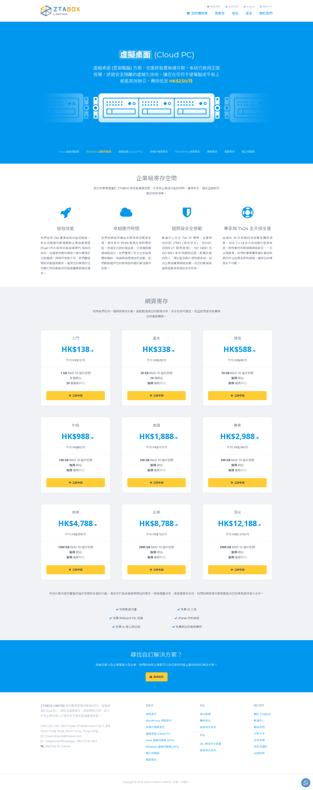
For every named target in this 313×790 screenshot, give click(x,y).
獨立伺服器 (152, 753)
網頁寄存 (151, 714)
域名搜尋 (205, 714)
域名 (235, 13)
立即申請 (77, 395)
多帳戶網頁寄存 (155, 727)
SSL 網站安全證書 (210, 743)
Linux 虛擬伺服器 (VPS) (160, 740)
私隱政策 (259, 753)
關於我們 (265, 13)
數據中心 (259, 720)
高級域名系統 (208, 727)
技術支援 (233, 6)
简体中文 (267, 6)
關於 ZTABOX (262, 714)
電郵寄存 (151, 759)
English (250, 6)
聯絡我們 (215, 6)
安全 (249, 13)
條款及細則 (260, 746)
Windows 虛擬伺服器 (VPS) (162, 746)
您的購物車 (199, 13)
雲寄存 (220, 13)
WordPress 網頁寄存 (159, 720)
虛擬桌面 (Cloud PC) (158, 733)
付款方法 (259, 733)
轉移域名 (205, 720)
